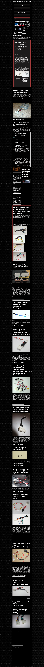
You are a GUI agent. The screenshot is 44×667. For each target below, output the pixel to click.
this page (28, 217)
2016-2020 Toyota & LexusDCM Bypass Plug (18, 79)
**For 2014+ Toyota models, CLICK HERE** (20, 577)
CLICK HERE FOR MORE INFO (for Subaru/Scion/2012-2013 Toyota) (19, 576)
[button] (15, 19)
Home (22, 5)
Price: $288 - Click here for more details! (22, 153)
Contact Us (20, 647)
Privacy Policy (14, 647)
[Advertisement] (28, 657)
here (20, 217)
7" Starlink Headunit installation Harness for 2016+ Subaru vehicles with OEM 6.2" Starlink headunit (17, 202)
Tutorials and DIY (22, 12)
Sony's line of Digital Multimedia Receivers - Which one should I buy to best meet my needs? (17, 177)
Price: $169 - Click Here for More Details (22, 165)
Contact (22, 15)
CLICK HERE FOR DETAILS (18, 119)
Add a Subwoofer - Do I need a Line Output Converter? (17, 193)
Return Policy (25, 647)
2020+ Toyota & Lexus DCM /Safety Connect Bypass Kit (25, 80)
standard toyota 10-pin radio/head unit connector (21, 598)
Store (22, 8)
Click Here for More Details (20, 142)
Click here (16, 224)
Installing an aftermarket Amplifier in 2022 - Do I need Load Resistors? (17, 189)
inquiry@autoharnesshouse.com (22, 38)
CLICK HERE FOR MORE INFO (18, 299)
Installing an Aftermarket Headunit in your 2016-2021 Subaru (17, 197)
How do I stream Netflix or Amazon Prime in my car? (17, 173)
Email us (23, 84)
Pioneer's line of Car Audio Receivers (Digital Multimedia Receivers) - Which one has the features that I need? (17, 183)
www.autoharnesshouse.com (17, 645)
